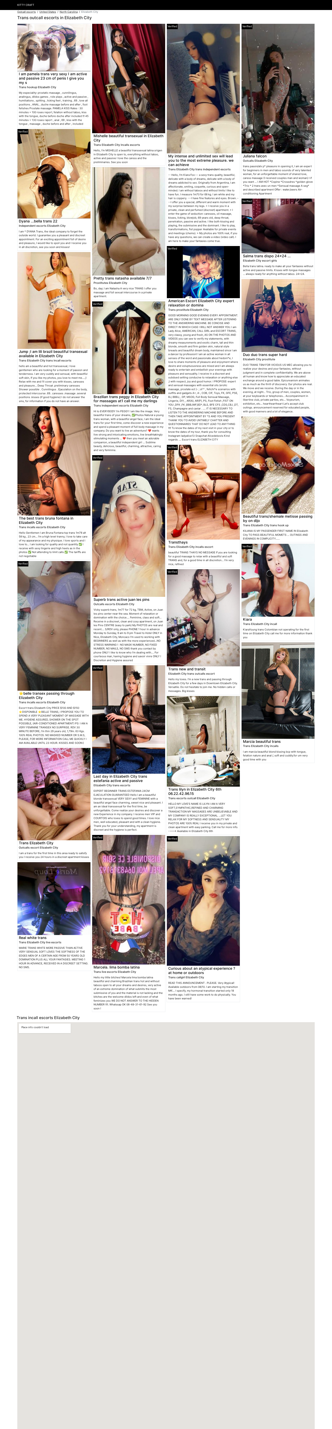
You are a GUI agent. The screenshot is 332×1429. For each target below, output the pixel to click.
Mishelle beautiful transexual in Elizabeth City (129, 138)
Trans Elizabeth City (36, 843)
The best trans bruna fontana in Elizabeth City (46, 520)
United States (47, 11)
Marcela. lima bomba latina (117, 967)
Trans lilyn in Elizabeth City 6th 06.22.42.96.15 (195, 791)
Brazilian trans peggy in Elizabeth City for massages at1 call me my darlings (126, 399)
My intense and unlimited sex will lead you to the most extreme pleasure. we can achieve (201, 160)
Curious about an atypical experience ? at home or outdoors (201, 970)
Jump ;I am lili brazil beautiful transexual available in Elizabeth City (53, 353)
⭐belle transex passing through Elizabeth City (47, 695)
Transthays (178, 542)
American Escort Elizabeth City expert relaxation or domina (201, 303)
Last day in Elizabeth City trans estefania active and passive (120, 778)
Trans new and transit (187, 669)
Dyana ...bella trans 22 (38, 221)
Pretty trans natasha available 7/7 (123, 278)
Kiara (247, 619)
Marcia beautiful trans (262, 741)
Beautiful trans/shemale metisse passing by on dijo (277, 518)
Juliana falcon (255, 156)
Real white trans (33, 938)
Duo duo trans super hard (265, 355)
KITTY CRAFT (25, 5)
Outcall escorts (26, 11)
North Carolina (69, 11)
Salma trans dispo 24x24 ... (267, 256)
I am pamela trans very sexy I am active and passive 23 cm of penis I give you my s (53, 78)
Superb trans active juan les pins (121, 599)
